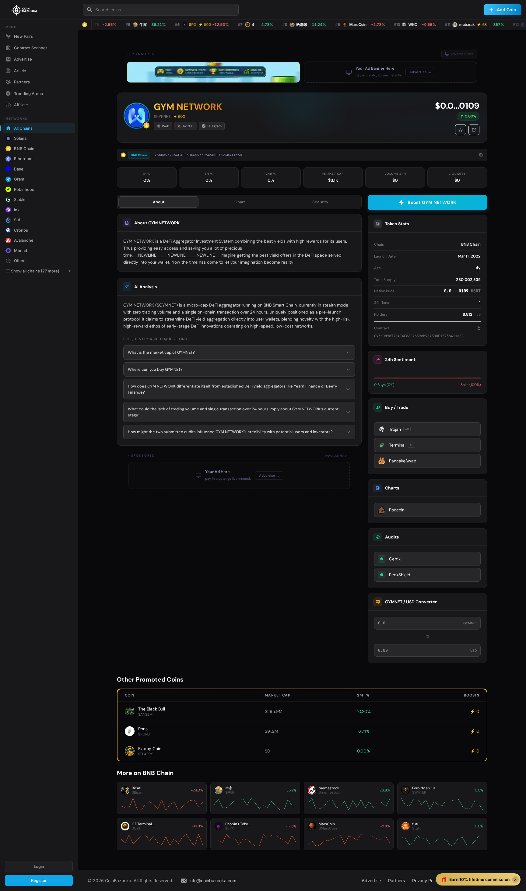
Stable (20, 199)
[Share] (473, 129)
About (158, 202)
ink (16, 209)
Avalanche (23, 240)
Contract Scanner (30, 47)
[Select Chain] (84, 24)
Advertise (23, 59)
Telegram (214, 126)
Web (165, 126)
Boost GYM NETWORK (432, 202)
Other (19, 260)
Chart (239, 202)
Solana (20, 138)
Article (20, 70)
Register (39, 880)
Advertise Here (462, 54)
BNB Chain (24, 148)
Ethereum (23, 158)
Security (320, 202)
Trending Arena (28, 93)
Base (18, 169)
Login (39, 866)
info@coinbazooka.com (212, 880)
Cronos (21, 230)
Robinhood (24, 189)
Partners (22, 81)
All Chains (23, 128)
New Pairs (23, 36)
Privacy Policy (426, 880)
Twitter (188, 126)
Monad (20, 250)
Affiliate (21, 104)
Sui (17, 219)
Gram (19, 179)
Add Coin (506, 9)
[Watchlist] (460, 129)
